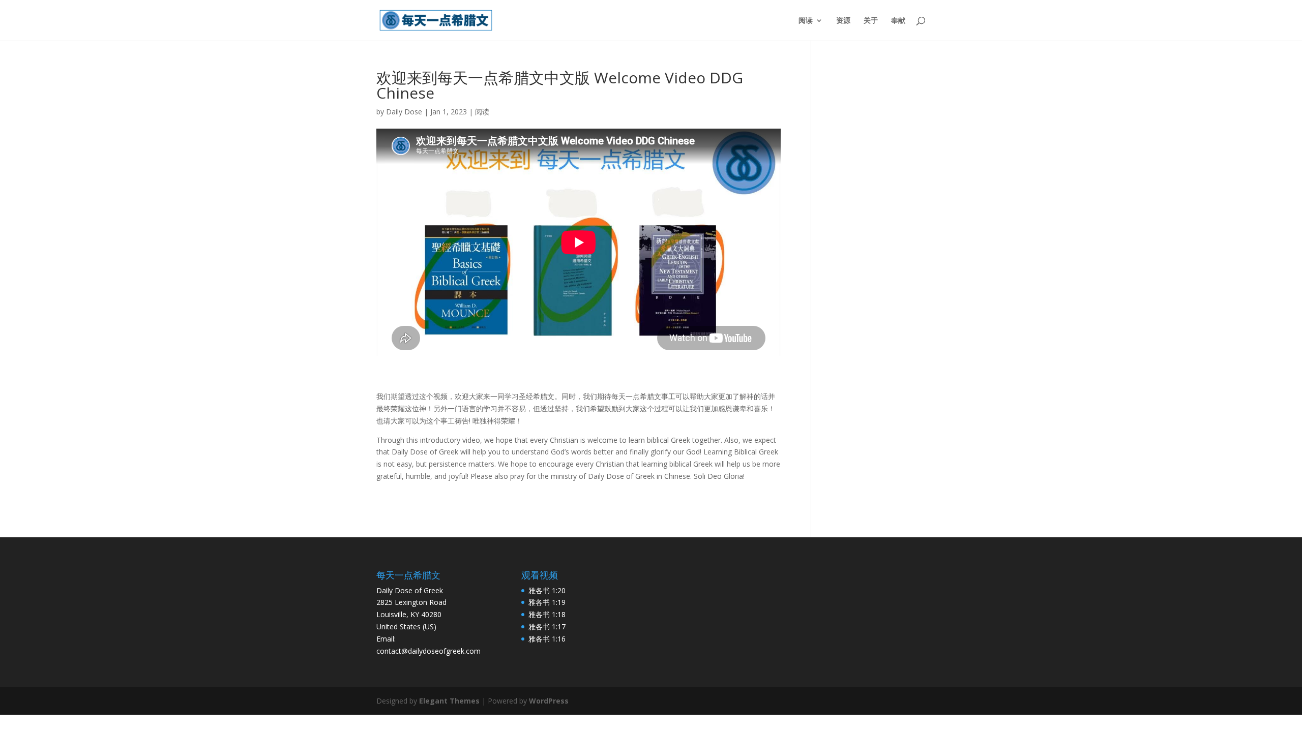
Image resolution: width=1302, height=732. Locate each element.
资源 (843, 21)
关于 (871, 21)
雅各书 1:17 (547, 626)
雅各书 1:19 (547, 602)
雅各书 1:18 (547, 614)
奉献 (898, 21)
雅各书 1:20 (547, 590)
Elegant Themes (449, 701)
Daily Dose (404, 111)
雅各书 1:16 (547, 639)
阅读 (805, 21)
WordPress (549, 701)
